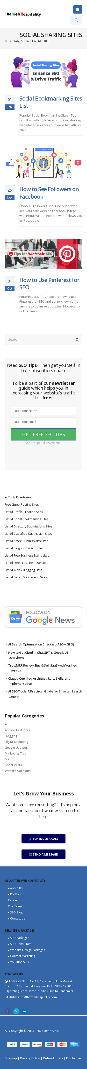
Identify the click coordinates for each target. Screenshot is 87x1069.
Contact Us (17, 918)
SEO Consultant (20, 944)
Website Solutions (17, 771)
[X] (16, 1011)
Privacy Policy (30, 1058)
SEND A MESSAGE (45, 854)
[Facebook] (8, 1011)
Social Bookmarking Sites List (50, 102)
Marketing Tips (15, 753)
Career (12, 900)
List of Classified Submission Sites (28, 533)
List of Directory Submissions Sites (28, 526)
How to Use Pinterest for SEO (49, 283)
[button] (77, 9)
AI (6, 724)
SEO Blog (16, 912)
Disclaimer (73, 1058)
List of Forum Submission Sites (26, 577)
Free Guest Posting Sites (22, 504)
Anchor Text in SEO (18, 730)
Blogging (11, 736)
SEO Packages (19, 938)
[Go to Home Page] (6, 41)
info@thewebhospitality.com (37, 997)
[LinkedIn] (25, 1011)
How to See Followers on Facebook (49, 192)
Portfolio (16, 894)
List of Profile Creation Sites (24, 512)
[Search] (77, 339)
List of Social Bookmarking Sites (27, 519)
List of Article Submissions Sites (26, 541)
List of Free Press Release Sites (26, 562)
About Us (16, 888)
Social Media (13, 765)
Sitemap (11, 1058)
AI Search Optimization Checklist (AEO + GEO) (41, 644)
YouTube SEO (19, 962)
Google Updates (16, 747)
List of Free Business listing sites (27, 555)
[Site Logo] (23, 14)
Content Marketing (22, 956)
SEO (8, 759)
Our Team (15, 906)
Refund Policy (53, 1058)
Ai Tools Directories (18, 497)
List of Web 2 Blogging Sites (23, 570)
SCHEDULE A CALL (45, 839)
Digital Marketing (16, 741)
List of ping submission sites (24, 548)
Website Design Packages (27, 950)
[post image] (43, 72)
